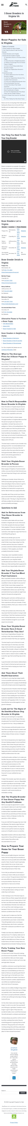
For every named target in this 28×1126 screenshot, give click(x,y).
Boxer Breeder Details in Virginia (11, 55)
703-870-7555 (18, 236)
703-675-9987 (18, 242)
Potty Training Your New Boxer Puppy (15, 98)
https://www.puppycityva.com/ (10, 272)
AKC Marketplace (8, 323)
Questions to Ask (8, 73)
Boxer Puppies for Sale (9, 328)
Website (23, 231)
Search (3, 1090)
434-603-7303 (18, 247)
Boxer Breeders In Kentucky (11, 338)
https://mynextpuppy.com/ (8, 283)
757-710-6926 (18, 253)
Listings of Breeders (7, 349)
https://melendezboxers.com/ (9, 304)
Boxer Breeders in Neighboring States (15, 61)
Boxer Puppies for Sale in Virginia (11, 48)
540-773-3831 (18, 230)
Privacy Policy (14, 1122)
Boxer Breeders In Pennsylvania (12, 343)
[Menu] (2, 5)
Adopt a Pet (6, 326)
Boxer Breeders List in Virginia (11, 54)
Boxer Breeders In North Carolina (12, 340)
